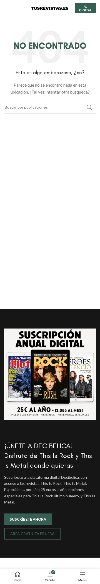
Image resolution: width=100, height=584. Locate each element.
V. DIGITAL (85, 8)
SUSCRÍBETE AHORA (28, 519)
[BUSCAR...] (89, 107)
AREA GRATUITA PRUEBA (32, 534)
